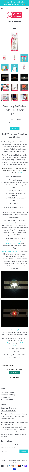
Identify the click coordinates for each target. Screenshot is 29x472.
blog (7, 343)
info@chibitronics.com (8, 427)
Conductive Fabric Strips (13, 243)
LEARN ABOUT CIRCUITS (9, 251)
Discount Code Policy (8, 395)
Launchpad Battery (8, 223)
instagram (13, 343)
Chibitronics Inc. (16, 460)
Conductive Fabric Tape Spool (13, 241)
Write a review (14, 372)
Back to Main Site (7, 399)
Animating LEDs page (18, 330)
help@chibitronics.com (8, 410)
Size (12, 119)
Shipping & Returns (7, 392)
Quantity (19, 119)
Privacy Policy (5, 397)
